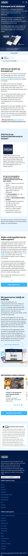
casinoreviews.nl (18, 120)
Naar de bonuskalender (11, 344)
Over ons (3, 489)
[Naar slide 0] (11, 409)
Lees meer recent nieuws (14, 413)
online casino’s (14, 13)
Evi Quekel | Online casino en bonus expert (14, 427)
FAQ (2, 502)
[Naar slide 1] (13, 409)
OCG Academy (12, 194)
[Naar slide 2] (14, 409)
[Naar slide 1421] (14, 280)
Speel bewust (4, 500)
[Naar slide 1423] (13, 280)
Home (2, 49)
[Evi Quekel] (7, 57)
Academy (3, 492)
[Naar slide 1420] (16, 280)
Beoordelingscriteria (6, 494)
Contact (3, 505)
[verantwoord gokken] (23, 2)
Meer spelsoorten (14, 285)
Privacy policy (4, 497)
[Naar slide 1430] (11, 280)
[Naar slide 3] (16, 409)
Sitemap (3, 507)
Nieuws (3, 487)
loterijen (8, 115)
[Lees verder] (14, 392)
